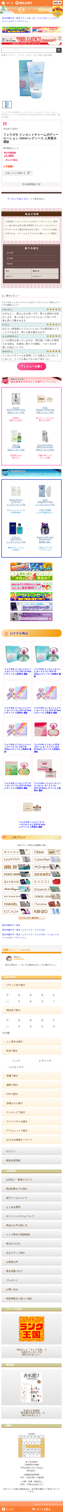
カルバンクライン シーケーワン (16, 501)
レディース (28, 930)
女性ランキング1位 (16, 412)
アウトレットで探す (17, 1130)
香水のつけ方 (13, 1243)
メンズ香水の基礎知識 (18, 1234)
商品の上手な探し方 (16, 1225)
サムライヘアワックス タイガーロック (45, 538)
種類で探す (12, 1085)
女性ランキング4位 (45, 412)
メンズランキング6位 (16, 542)
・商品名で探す (12, 1010)
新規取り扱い (45, 542)
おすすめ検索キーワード (19, 1140)
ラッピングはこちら (17, 199)
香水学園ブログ (14, 1271)
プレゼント (12, 1280)
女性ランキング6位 (16, 450)
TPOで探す (12, 1094)
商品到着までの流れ (16, 1189)
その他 (6, 1033)
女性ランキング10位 (45, 450)
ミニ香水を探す (15, 1041)
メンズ (16, 1060)
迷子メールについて (16, 1198)
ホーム (10, 3)
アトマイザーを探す (17, 1121)
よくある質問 (13, 1207)
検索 (58, 50)
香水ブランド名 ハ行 (25, 18)
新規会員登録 (13, 1160)
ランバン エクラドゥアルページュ (16, 409)
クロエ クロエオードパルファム (45, 409)
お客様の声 (12, 1262)
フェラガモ (42, 18)
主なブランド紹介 (15, 1253)
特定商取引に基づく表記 (19, 1298)
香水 (18, 925)
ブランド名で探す (16, 985)
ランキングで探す (16, 1112)
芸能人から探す (15, 1103)
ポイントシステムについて (20, 1216)
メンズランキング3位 (16, 504)
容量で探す (12, 1076)
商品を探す (26, 2)
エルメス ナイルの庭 (16, 446)
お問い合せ (12, 1289)
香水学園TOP (8, 18)
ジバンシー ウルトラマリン (16, 538)
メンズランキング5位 (45, 504)
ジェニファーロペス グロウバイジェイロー (45, 446)
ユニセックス (16, 1067)
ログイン (11, 1151)
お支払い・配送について (19, 1179)
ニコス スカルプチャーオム (45, 501)
